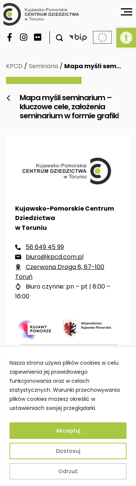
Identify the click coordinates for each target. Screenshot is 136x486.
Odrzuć (68, 471)
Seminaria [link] (43, 66)
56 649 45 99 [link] (45, 247)
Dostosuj (68, 451)
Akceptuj (68, 430)
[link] (126, 37)
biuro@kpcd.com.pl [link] (54, 256)
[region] (68, 416)
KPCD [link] (14, 66)
